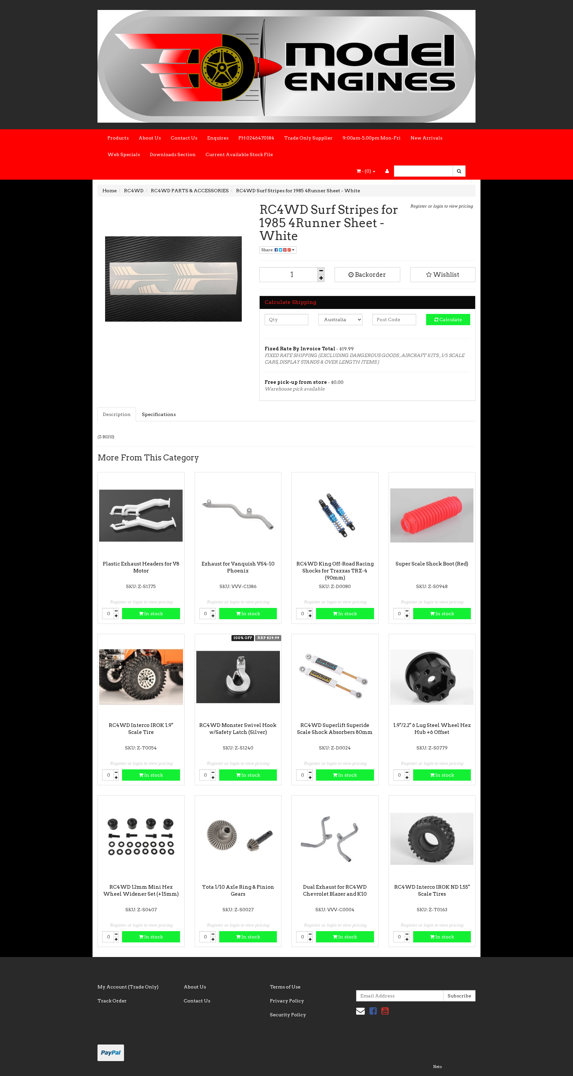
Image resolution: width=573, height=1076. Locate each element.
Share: (268, 249)
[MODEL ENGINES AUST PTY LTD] (286, 64)
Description (117, 414)
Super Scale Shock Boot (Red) (432, 564)
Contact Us (184, 138)
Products (118, 138)
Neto (437, 1066)
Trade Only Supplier (308, 138)
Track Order (112, 1000)
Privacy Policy (287, 1000)
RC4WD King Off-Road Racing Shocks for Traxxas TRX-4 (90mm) (335, 571)
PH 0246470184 (256, 138)
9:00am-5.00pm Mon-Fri (372, 138)
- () (366, 171)
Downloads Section (173, 154)
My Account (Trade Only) (128, 986)
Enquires (217, 138)
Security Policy (288, 1014)
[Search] (459, 171)
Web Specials (123, 154)
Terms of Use (285, 986)
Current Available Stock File (239, 154)
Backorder (369, 274)
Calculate (450, 319)
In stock (153, 613)
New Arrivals (426, 138)
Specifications (159, 414)
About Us (150, 138)
